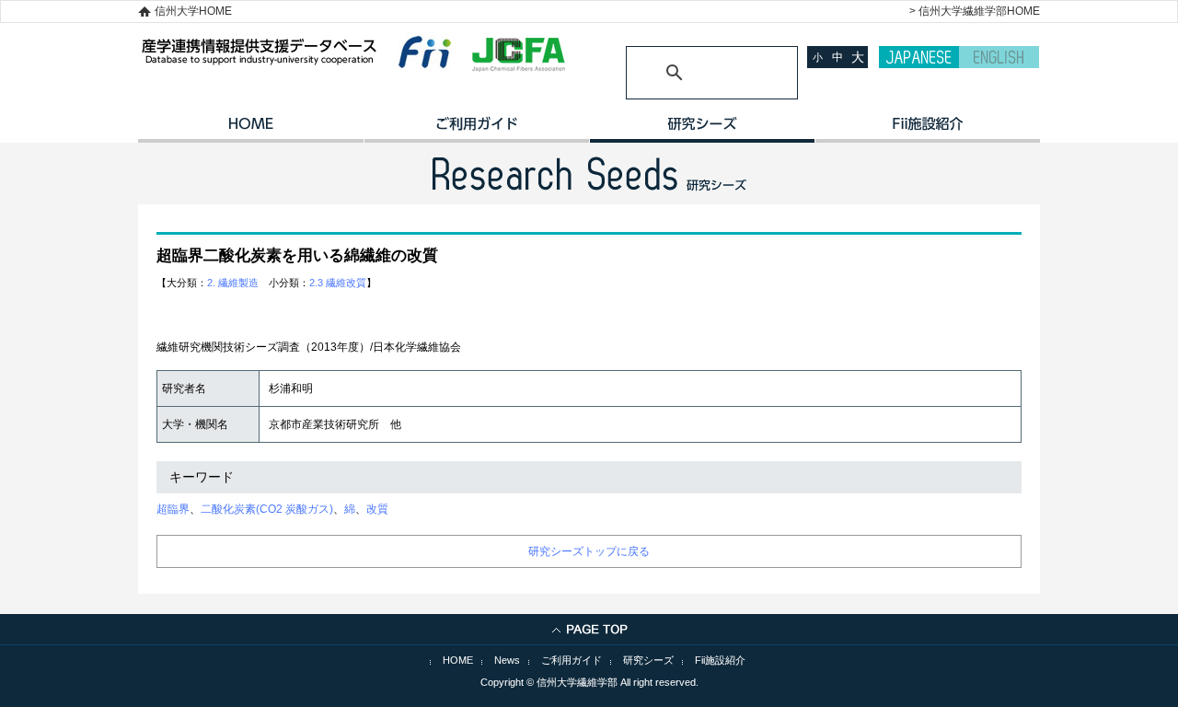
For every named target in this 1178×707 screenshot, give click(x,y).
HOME (251, 130)
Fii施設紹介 (720, 660)
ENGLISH (999, 57)
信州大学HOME (193, 11)
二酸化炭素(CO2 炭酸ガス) (267, 509)
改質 (377, 509)
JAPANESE (919, 57)
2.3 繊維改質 (337, 282)
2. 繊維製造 (233, 282)
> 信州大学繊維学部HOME (974, 11)
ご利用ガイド (476, 130)
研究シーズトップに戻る (589, 551)
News (507, 660)
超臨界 (173, 509)
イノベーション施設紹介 (927, 130)
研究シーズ (701, 130)
